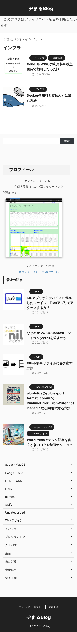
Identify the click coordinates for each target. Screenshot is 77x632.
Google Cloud (14, 473)
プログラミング (15, 536)
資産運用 (11, 569)
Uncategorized (15, 512)
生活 (8, 553)
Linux (8, 489)
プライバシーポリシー (31, 607)
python (10, 496)
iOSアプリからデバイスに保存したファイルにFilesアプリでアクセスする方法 (50, 303)
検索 (67, 141)
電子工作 (11, 578)
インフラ (11, 528)
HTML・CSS (13, 480)
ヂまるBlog (41, 8)
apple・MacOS (15, 464)
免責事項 (53, 607)
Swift (8, 504)
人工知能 (11, 545)
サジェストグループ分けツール (38, 272)
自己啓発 (11, 561)
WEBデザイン (14, 520)
